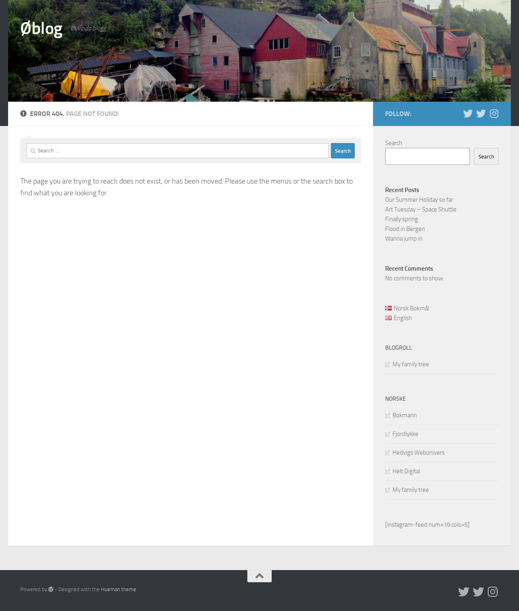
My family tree (410, 364)
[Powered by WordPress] (51, 589)
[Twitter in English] (468, 113)
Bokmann (404, 415)
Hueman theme (118, 589)
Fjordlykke (405, 434)
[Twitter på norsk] (481, 113)
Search (393, 143)
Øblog (41, 28)
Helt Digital (406, 471)
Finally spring (401, 219)
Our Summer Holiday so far (419, 199)
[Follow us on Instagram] (494, 113)
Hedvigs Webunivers (418, 452)
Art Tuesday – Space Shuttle (421, 209)
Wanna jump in (403, 238)
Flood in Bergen (405, 229)
